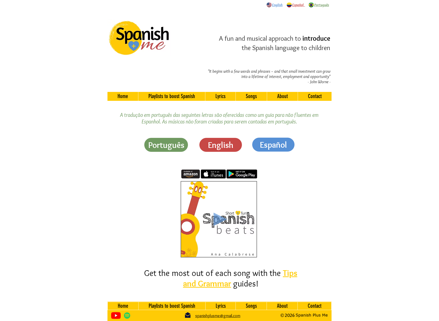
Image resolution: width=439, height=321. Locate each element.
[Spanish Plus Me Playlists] (127, 315)
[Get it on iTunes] (213, 174)
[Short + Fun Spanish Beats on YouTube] (116, 315)
